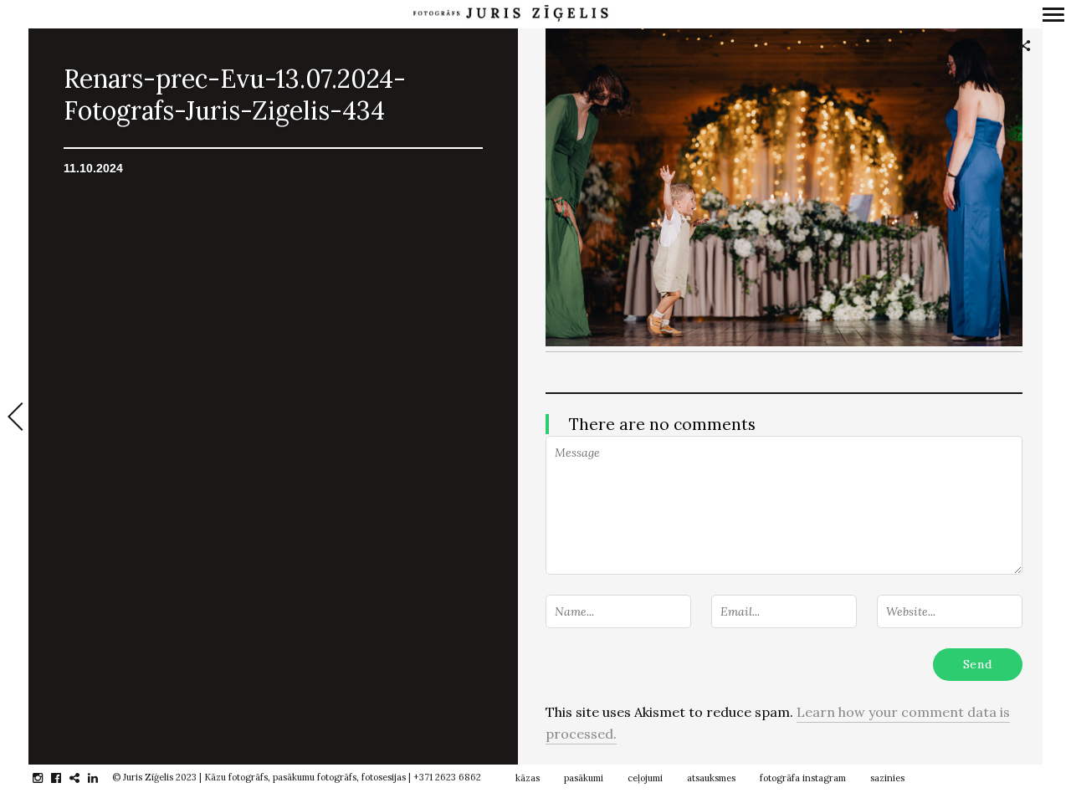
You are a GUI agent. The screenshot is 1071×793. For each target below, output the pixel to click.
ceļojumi (645, 778)
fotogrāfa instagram (803, 778)
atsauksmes (711, 778)
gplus (83, 777)
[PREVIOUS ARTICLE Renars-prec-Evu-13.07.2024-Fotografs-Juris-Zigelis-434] (14, 418)
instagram (46, 777)
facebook (64, 777)
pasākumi (583, 778)
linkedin (101, 777)
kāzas (527, 778)
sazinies (887, 778)
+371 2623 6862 (447, 777)
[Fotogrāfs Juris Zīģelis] (510, 14)
